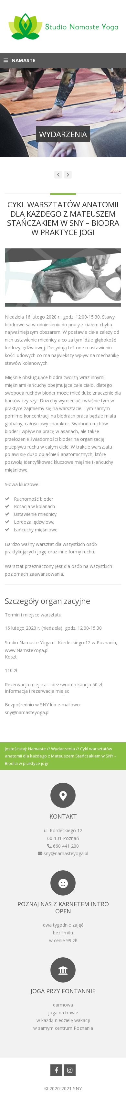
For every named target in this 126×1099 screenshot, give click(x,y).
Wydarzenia (63, 749)
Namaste (37, 749)
